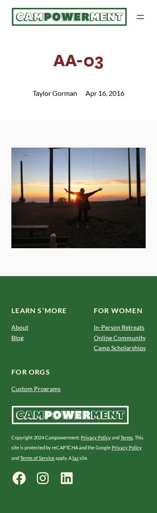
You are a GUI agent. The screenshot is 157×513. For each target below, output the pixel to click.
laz (75, 458)
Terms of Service (37, 458)
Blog (17, 337)
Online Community (120, 337)
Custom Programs (36, 388)
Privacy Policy (96, 437)
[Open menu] (140, 17)
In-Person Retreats (119, 327)
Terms (126, 437)
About (19, 327)
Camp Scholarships (120, 347)
